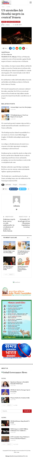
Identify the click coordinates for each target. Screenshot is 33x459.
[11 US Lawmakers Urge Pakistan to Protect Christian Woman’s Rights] (5, 439)
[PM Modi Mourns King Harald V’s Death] (9, 261)
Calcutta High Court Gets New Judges (20, 107)
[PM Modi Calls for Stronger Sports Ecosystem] (5, 392)
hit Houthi (8, 184)
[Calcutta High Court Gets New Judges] (5, 109)
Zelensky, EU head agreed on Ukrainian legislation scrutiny (24, 223)
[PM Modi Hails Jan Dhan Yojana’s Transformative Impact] (24, 261)
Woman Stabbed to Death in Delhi (20, 397)
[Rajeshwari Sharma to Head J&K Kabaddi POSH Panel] (5, 384)
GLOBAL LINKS (16, 21)
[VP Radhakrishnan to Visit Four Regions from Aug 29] (5, 117)
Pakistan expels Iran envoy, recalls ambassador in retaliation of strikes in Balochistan (9, 225)
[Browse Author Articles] (16, 199)
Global (9, 21)
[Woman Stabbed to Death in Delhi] (5, 400)
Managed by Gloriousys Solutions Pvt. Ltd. (17, 456)
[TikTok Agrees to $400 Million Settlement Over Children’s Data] (5, 431)
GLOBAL (4, 21)
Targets (15, 184)
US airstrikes (22, 184)
